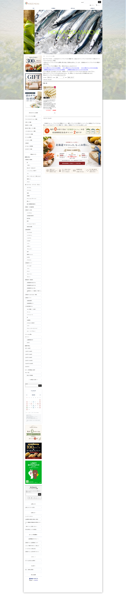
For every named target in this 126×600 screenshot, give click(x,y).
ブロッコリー (29, 249)
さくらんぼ (29, 265)
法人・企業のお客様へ (29, 569)
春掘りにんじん (30, 254)
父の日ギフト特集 (28, 149)
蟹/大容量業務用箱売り (31, 204)
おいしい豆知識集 (33, 534)
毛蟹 (28, 193)
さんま (28, 181)
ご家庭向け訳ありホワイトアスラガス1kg (77, 69)
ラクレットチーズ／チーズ (32, 328)
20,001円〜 (27, 366)
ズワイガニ (29, 190)
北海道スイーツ (28, 297)
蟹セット (28, 201)
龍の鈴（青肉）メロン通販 (30, 128)
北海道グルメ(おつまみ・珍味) (31, 294)
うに (28, 173)
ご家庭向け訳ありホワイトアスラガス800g (54, 69)
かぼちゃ (28, 246)
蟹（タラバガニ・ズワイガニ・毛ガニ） (33, 184)
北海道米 (27, 143)
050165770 (36, 580)
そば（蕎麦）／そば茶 (31, 309)
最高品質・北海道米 (29, 279)
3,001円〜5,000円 (28, 354)
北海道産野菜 (27, 229)
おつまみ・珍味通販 (29, 146)
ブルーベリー (29, 274)
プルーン (28, 276)
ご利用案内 (53, 8)
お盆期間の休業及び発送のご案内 (31, 519)
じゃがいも (29, 238)
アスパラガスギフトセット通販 (31, 119)
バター (28, 325)
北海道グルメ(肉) (28, 210)
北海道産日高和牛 (30, 215)
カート (98, 5)
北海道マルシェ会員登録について (31, 542)
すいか (28, 271)
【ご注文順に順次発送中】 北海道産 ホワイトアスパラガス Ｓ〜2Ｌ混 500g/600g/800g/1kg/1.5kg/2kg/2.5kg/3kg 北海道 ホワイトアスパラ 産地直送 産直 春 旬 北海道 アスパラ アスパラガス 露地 (49, 104)
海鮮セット (29, 179)
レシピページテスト (29, 516)
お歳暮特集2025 (30, 339)
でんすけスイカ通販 (29, 134)
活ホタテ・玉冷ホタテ (31, 168)
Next (101, 32)
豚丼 (28, 221)
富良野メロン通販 (28, 125)
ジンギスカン (29, 213)
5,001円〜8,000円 (28, 357)
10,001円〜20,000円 (29, 363)
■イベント (27, 336)
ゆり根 (28, 257)
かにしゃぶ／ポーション (31, 198)
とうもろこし (29, 235)
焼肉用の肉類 (29, 226)
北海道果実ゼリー (30, 303)
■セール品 (27, 372)
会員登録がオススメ (33, 538)
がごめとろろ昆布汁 (31, 323)
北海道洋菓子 (29, 300)
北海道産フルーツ (28, 262)
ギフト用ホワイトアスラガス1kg (71, 68)
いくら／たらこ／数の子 (31, 170)
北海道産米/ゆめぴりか (31, 282)
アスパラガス (29, 232)
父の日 (28, 342)
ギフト (32, 556)
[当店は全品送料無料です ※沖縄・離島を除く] (32, 3)
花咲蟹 (28, 195)
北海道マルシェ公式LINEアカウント (32, 551)
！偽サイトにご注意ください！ (31, 526)
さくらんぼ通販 (28, 137)
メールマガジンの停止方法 (30, 548)
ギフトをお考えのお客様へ (30, 560)
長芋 (28, 251)
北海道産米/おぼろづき (31, 285)
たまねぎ (28, 240)
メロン (28, 268)
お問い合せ (73, 8)
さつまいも (29, 259)
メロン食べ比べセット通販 (30, 131)
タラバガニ (29, 187)
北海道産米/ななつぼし (31, 288)
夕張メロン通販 (28, 122)
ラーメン (28, 312)
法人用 (32, 565)
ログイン (92, 5)
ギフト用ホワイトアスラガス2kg (89, 68)
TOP (33, 8)
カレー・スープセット (31, 331)
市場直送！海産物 (28, 159)
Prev (25, 32)
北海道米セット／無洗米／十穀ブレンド (34, 291)
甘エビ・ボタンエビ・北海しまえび (34, 176)
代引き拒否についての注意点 (30, 529)
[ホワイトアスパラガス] (49, 92)
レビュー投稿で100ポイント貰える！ (32, 545)
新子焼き (28, 218)
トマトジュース (30, 314)
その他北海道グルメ (29, 306)
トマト (28, 243)
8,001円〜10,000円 (28, 360)
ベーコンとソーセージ (31, 223)
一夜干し (28, 165)
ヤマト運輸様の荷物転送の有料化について (33, 523)
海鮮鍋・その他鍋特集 (29, 207)
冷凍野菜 (28, 320)
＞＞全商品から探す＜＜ (31, 379)
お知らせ (33, 512)
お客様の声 (92, 8)
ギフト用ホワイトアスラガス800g (51, 68)
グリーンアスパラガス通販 (30, 116)
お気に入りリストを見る (30, 507)
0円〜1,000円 (27, 348)
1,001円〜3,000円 (28, 351)
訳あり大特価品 (30, 375)
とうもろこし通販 (28, 140)
